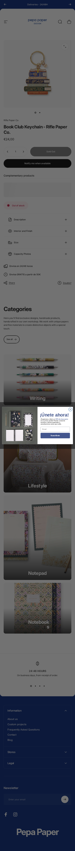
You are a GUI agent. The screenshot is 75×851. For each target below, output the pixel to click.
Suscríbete (55, 435)
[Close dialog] (70, 409)
